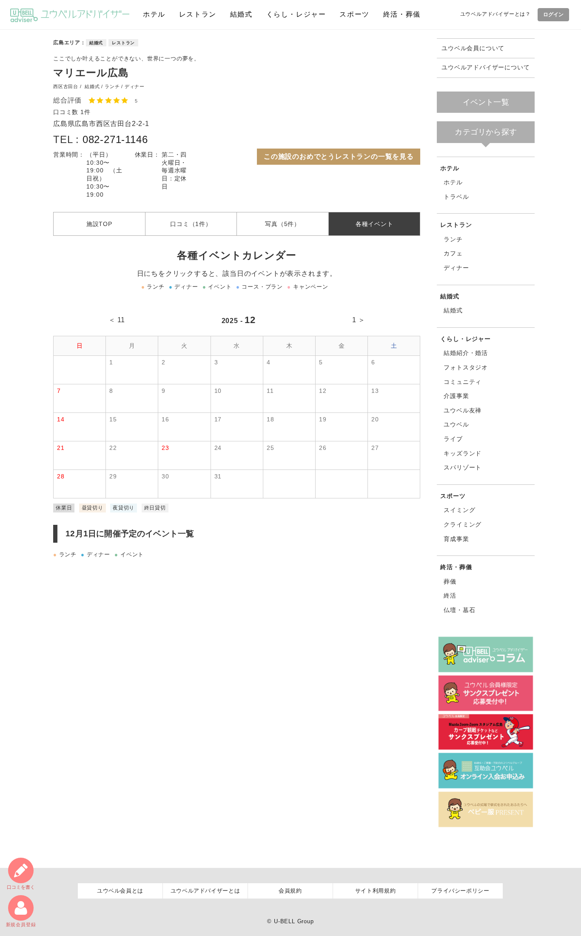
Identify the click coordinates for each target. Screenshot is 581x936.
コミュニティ (462, 381)
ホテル (154, 14)
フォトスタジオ (466, 367)
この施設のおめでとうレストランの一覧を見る (339, 156)
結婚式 (241, 14)
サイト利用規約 (375, 890)
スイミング (459, 510)
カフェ (453, 253)
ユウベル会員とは (120, 890)
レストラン (197, 14)
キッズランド (462, 453)
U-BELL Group (294, 921)
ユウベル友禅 (462, 410)
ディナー (456, 267)
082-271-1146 (115, 139)
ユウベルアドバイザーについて (485, 67)
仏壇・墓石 (459, 610)
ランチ (453, 239)
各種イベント (374, 223)
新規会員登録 (21, 924)
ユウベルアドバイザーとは (205, 890)
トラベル (456, 196)
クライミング (462, 524)
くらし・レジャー (296, 14)
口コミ (21, 887)
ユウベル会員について (472, 48)
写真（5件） (282, 223)
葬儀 (450, 581)
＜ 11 (116, 319)
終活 (450, 595)
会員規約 (290, 890)
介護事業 (456, 395)
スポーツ (354, 14)
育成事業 (456, 538)
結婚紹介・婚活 (466, 352)
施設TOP (99, 223)
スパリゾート (462, 467)
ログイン (553, 14)
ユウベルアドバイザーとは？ (495, 14)
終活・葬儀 (402, 14)
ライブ (453, 438)
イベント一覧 (486, 102)
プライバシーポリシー (460, 890)
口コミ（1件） (191, 223)
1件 (85, 112)
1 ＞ (358, 319)
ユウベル (456, 424)
